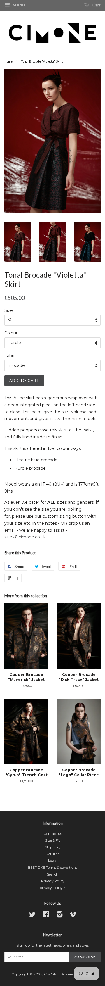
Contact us (52, 833)
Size (8, 310)
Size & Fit (52, 840)
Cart (96, 4)
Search (52, 874)
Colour (11, 333)
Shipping (52, 847)
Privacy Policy (52, 881)
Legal (52, 860)
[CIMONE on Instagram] (59, 916)
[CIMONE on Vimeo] (73, 916)
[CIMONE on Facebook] (46, 916)
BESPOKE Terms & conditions (52, 867)
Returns (52, 854)
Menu (18, 5)
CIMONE (51, 974)
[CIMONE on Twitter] (32, 916)
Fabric (10, 355)
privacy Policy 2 (52, 887)
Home (8, 61)
